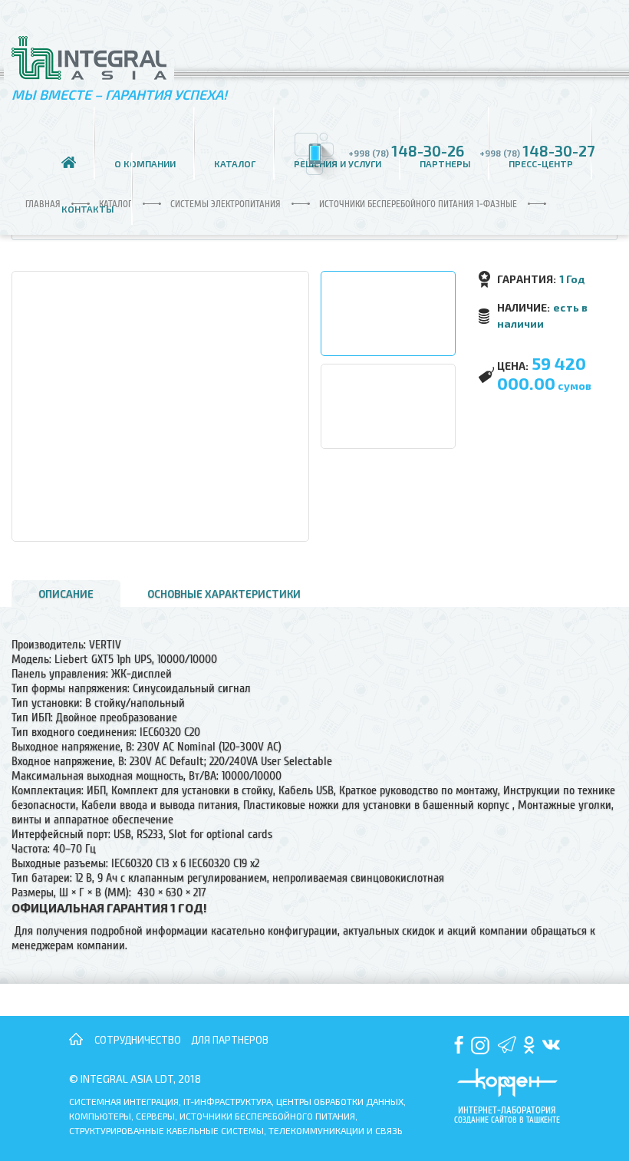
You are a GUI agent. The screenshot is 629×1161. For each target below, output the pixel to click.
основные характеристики (224, 593)
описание (66, 593)
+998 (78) (406, 150)
